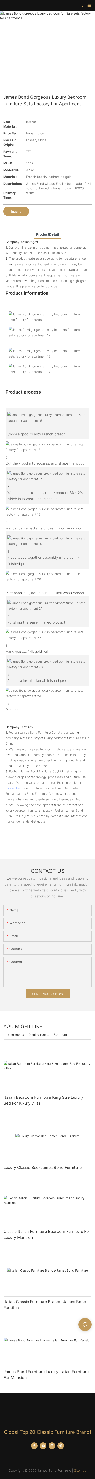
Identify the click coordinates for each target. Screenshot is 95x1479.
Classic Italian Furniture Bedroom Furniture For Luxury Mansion (47, 1234)
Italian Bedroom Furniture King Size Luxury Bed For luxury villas (43, 1100)
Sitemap (80, 1470)
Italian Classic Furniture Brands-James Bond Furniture (45, 1304)
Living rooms (15, 1034)
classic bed (13, 788)
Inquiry (16, 211)
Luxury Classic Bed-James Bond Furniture (43, 1167)
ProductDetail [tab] (47, 234)
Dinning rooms (38, 1034)
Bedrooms (61, 1034)
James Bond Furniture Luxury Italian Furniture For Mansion (46, 1374)
